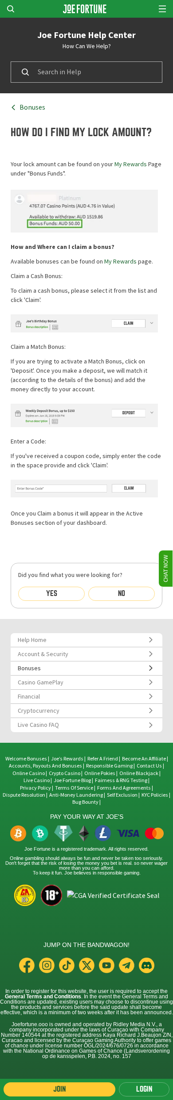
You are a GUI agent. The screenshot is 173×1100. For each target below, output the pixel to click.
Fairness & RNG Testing (121, 780)
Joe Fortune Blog (72, 780)
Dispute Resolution (24, 795)
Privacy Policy (35, 788)
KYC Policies (155, 795)
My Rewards (130, 164)
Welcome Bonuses (26, 758)
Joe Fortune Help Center (86, 35)
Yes (51, 593)
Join (59, 1089)
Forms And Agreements (124, 788)
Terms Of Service (74, 788)
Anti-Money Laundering (76, 795)
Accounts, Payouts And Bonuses (46, 765)
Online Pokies (99, 773)
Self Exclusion (122, 795)
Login (144, 1089)
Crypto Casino (64, 773)
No (121, 593)
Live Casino (37, 780)
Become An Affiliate (144, 758)
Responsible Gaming (109, 765)
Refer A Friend (102, 758)
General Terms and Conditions (43, 996)
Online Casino (28, 773)
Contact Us (150, 765)
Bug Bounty (85, 802)
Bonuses (32, 107)
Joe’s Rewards (67, 758)
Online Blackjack (138, 773)
